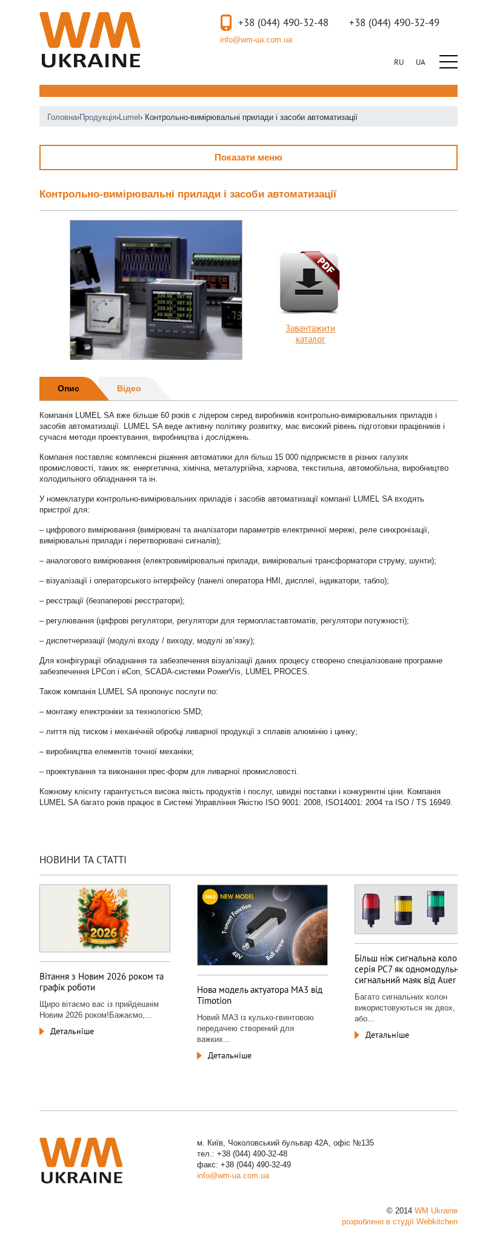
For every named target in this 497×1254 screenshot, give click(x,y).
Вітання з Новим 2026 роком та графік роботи (101, 981)
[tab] (73, 388)
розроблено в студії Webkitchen (400, 1221)
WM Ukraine (90, 40)
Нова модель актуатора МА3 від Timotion (259, 995)
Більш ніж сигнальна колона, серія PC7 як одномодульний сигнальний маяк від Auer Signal (418, 969)
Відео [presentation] (129, 388)
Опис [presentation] (68, 388)
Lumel (129, 117)
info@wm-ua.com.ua (256, 39)
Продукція (97, 117)
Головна (62, 117)
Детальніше (72, 1031)
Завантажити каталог (310, 333)
